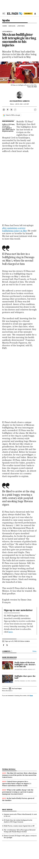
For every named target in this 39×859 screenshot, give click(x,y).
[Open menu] (4, 13)
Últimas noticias (8, 769)
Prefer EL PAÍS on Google (13, 115)
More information (7, 690)
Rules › (35, 651)
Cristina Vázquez (20, 681)
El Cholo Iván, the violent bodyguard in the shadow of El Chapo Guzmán (18, 821)
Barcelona (12, 26)
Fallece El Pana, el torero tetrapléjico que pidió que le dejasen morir (8, 128)
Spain (6, 20)
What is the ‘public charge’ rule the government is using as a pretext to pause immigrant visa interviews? (17, 792)
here (10, 632)
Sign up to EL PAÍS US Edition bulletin (17, 641)
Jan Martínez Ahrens (20, 101)
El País (28, 681)
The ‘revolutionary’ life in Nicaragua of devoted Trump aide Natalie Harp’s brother (19, 831)
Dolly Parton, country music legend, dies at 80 (19, 826)
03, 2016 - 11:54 (22, 104)
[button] (19, 72)
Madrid (4, 26)
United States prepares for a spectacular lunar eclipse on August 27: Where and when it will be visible (16, 784)
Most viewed (7, 809)
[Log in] (35, 13)
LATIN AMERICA (7, 31)
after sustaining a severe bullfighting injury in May (14, 229)
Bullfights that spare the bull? (25, 677)
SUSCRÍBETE (28, 13)
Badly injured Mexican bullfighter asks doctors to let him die (25, 664)
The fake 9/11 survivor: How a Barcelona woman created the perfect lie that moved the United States (19, 775)
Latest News (21, 26)
